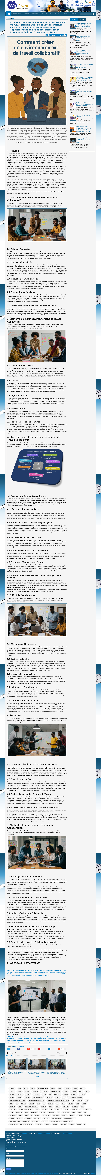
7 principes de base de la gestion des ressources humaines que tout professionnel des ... (84, 66)
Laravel (77, 1103)
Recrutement (34, 1112)
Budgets (19, 1091)
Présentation (74, 1109)
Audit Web (67, 1088)
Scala (79, 1112)
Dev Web (28, 1094)
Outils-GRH (44, 1109)
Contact (73, 13)
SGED (20, 1115)
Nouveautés (75, 1106)
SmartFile (80, 1115)
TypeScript (63, 1124)
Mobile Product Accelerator (31, 1106)
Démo (80, 1091)
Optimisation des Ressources (25, 1109)
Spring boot (46, 1118)
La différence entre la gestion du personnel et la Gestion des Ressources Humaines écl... (84, 79)
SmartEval (72, 1115)
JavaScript (50, 1103)
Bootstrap (12, 1091)
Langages (70, 1103)
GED (64, 1097)
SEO (85, 1112)
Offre (82, 1106)
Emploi (44, 1094)
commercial (35, 1091)
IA (16, 1103)
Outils (37, 1109)
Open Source (12, 1109)
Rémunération (51, 1112)
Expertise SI (73, 1094)
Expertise (66, 1094)
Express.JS (82, 1094)
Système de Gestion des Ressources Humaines (61, 1121)
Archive (82, 19)
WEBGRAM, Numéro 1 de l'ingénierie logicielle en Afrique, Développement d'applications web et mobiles (32, 1173)
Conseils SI (73, 1091)
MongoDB (43, 1106)
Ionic (38, 1103)
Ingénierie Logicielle (16, 13)
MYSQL (50, 1106)
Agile (19, 1088)
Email (62, 35)
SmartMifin (87, 1115)
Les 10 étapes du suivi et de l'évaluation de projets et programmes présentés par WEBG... (83, 52)
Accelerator (12, 1088)
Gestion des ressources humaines (36, 1100)
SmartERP (64, 1115)
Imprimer (55, 35)
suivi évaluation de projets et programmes (19, 1121)
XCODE (79, 1124)
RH (58, 1112)
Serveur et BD (13, 1115)
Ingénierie (32, 1103)
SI (31, 1115)
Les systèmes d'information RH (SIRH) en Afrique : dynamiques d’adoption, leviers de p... (36, 1072)
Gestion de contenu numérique (75, 1097)
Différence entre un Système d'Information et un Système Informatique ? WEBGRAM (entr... (84, 25)
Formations (58, 13)
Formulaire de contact (38, 1097)
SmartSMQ (19, 1118)
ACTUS (74, 19)
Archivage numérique (43, 1088)
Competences (44, 1091)
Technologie (39, 1124)
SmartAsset (56, 1115)
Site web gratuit (46, 1115)
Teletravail (47, 1124)
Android (26, 1088)
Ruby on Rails (66, 1112)
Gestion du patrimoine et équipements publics (58, 1100)
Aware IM (75, 1088)
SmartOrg (12, 1118)
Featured (12, 1097)
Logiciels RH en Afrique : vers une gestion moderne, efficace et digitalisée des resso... (17, 1072)
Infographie (23, 1103)
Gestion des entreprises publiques (17, 1100)
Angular (33, 1088)
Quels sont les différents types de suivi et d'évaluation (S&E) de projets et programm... (84, 104)
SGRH (15, 1046)
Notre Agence (66, 1106)
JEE (57, 1103)
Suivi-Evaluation (35, 1121)
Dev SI (87, 1091)
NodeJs (57, 1106)
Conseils (66, 1091)
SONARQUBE (37, 1118)
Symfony (45, 1121)
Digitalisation (36, 1094)
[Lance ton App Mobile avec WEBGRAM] (73, 117)
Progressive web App (85, 1109)
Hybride (11, 1103)
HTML (86, 1100)
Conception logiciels (55, 1091)
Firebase (19, 1097)
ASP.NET (53, 1088)
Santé (73, 1112)
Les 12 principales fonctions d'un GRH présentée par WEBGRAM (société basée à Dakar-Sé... (84, 91)
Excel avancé (57, 1094)
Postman (66, 1109)
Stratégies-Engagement (69, 1118)
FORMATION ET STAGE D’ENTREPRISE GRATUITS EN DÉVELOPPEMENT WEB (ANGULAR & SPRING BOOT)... (84, 129)
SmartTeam (21, 1046)
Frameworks (49, 1097)
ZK (84, 1124)
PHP (51, 1109)
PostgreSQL (58, 1109)
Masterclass (12, 1106)
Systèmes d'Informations (31, 13)
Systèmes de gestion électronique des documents (21, 1124)
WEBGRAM (71, 1124)
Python (11, 1112)
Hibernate (79, 1100)
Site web (37, 1115)
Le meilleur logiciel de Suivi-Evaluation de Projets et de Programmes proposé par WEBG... (83, 140)
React (26, 1112)
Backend (82, 1088)
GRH (12, 1046)
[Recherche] (93, 14)
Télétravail (55, 1124)
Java (44, 1103)
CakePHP (27, 1091)
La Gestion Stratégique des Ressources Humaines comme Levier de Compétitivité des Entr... (56, 1072)
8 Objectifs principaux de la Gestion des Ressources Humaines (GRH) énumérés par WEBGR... (84, 38)
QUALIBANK (19, 1112)
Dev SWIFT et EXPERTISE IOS (16, 1094)
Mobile (41, 13)
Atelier (59, 1088)
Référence (66, 13)
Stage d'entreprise (56, 1118)
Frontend (57, 1097)
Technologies (49, 13)
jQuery (63, 1103)
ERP (50, 1094)
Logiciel (84, 1103)
